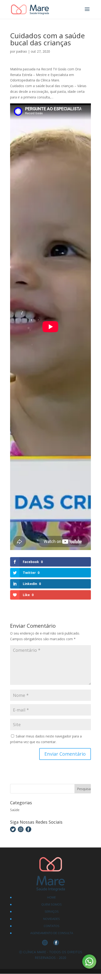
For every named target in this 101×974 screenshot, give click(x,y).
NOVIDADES (51, 919)
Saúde (14, 810)
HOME (51, 897)
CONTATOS (51, 926)
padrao (21, 51)
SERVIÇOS (52, 911)
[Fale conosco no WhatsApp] (89, 962)
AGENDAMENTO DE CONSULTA (51, 933)
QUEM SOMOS (51, 904)
